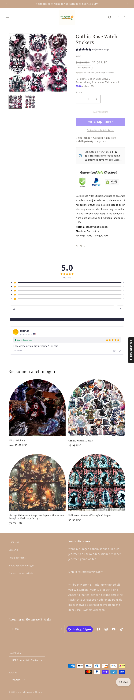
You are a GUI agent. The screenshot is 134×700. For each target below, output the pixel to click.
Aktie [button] (82, 246)
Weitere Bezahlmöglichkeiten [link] (100, 130)
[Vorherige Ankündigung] (7, 4)
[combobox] (120, 308)
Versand (80, 72)
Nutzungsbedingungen (21, 565)
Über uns (14, 541)
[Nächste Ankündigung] (127, 4)
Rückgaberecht (17, 557)
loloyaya (20, 692)
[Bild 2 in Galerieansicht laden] (30, 101)
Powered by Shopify (33, 692)
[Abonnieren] (61, 629)
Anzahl (79, 92)
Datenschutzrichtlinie (21, 573)
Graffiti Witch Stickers (81, 440)
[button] (7, 17)
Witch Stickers (17, 440)
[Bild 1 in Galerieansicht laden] (15, 101)
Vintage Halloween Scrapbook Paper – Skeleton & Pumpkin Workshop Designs (37, 517)
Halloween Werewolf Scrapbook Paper (89, 515)
